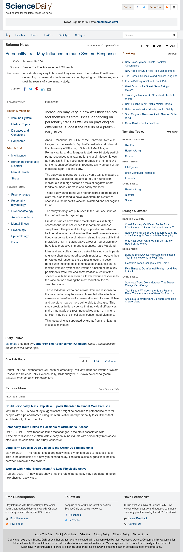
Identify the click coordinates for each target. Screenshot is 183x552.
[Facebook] (25, 89)
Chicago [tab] (110, 361)
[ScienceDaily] (29, 6)
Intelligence (18, 155)
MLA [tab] (84, 361)
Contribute (70, 534)
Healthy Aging (133, 150)
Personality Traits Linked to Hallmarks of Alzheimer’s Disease (47, 427)
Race (14, 242)
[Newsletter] (173, 7)
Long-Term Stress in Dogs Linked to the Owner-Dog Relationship (49, 448)
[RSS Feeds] (166, 7)
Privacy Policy (101, 534)
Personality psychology (18, 202)
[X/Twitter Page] (144, 7)
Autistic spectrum (22, 217)
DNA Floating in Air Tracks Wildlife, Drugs (148, 104)
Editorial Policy (121, 534)
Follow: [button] (128, 7)
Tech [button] (34, 35)
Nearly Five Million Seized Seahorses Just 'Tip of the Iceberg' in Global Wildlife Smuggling (151, 234)
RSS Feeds (16, 523)
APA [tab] (96, 361)
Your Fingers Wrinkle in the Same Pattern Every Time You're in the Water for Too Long (150, 292)
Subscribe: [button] (156, 7)
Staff (58, 534)
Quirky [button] (79, 35)
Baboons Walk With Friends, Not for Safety (149, 109)
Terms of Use (140, 534)
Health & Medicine (18, 111)
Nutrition (130, 194)
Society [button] (63, 35)
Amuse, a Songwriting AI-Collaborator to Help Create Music (150, 300)
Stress (15, 178)
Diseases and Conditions (20, 132)
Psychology (18, 230)
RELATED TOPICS (16, 102)
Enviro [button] (48, 35)
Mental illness (20, 223)
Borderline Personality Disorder (25, 164)
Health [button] (19, 35)
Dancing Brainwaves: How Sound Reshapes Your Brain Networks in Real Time (150, 256)
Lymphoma (18, 141)
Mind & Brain (15, 148)
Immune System (21, 118)
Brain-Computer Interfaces (140, 172)
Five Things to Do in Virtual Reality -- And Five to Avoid (151, 270)
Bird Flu (129, 145)
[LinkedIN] (43, 89)
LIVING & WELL (130, 183)
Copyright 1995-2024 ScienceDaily (27, 539)
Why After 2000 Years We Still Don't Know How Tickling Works (148, 242)
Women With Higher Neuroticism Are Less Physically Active (46, 468)
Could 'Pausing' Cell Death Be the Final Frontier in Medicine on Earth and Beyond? (149, 225)
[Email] (49, 89)
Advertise (85, 534)
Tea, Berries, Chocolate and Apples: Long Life (151, 76)
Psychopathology (22, 211)
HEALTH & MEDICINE (133, 139)
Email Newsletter (19, 518)
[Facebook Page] (137, 7)
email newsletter (107, 22)
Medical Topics (20, 124)
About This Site (43, 534)
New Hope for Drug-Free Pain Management (150, 70)
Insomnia (130, 178)
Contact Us (134, 523)
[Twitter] (31, 89)
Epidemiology (20, 236)
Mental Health (20, 172)
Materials (11, 344)
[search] (173, 35)
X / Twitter (75, 520)
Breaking (128, 53)
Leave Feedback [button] (137, 518)
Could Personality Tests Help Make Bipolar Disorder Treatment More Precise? (58, 406)
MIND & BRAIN (130, 161)
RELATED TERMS (16, 186)
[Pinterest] (37, 89)
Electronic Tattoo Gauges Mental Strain (147, 263)
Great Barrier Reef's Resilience (142, 123)
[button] (145, 45)
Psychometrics (20, 194)
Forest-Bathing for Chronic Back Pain (146, 81)
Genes (129, 156)
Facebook (75, 515)
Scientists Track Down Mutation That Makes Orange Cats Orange (150, 284)
